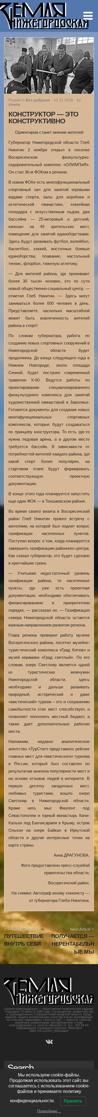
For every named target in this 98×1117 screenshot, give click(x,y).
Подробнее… (49, 1111)
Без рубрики (38, 100)
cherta (14, 104)
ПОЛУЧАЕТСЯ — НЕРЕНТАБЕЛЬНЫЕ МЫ (72, 944)
